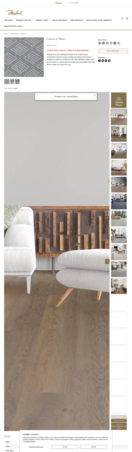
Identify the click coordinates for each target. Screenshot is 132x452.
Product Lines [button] (42, 20)
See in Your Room (59, 20)
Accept (65, 447)
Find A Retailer (113, 51)
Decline (93, 447)
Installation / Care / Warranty (99, 20)
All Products (15, 34)
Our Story (8, 20)
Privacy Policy (30, 441)
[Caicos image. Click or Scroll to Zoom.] (24, 57)
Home (6, 34)
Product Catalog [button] (23, 20)
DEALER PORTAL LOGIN (13, 26)
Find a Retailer (76, 20)
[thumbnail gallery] (6, 81)
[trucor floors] (73, 3)
